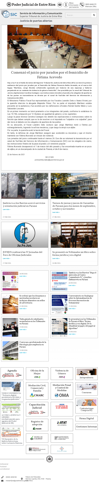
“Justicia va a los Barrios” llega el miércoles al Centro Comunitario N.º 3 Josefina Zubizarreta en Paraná (82, 276)
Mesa (71, 3)
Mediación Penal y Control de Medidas (62, 388)
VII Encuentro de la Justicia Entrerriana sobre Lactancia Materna (12, 441)
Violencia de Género (62, 372)
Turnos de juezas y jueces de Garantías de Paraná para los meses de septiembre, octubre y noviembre (74, 206)
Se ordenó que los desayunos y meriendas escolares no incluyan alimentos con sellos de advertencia (32, 299)
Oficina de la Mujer (37, 372)
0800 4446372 (90, 4)
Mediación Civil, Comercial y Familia (37, 388)
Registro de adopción (37, 423)
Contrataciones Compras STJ (86, 409)
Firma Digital (86, 418)
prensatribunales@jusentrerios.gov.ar (49, 160)
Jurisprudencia (86, 377)
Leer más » (6, 209)
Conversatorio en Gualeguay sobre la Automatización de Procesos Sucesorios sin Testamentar (81, 299)
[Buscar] (94, 15)
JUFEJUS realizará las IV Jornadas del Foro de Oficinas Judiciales (22, 254)
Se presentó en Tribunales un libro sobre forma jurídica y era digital (74, 254)
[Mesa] (66, 4)
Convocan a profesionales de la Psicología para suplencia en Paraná (32, 344)
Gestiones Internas (86, 426)
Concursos (86, 392)
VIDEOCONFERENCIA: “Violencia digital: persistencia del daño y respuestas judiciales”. (11, 396)
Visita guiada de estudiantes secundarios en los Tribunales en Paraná (32, 321)
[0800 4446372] (82, 4)
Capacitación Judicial (37, 406)
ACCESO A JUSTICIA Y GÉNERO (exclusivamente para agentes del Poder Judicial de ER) (11, 419)
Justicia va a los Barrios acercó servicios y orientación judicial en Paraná (24, 205)
